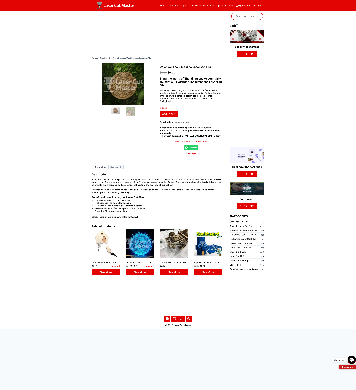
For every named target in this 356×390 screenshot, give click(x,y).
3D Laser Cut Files (239, 221)
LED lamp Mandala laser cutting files (144, 262)
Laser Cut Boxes (238, 252)
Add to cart (169, 113)
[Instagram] (174, 319)
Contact (229, 5)
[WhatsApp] (189, 319)
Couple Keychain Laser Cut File (107, 262)
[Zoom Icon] (123, 84)
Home (163, 5)
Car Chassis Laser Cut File (173, 262)
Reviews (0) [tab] (116, 167)
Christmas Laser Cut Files (243, 234)
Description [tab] (100, 167)
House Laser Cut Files (241, 243)
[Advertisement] (157, 33)
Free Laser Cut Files (108, 58)
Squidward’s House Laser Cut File (211, 262)
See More (106, 272)
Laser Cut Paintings (240, 260)
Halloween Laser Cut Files (243, 239)
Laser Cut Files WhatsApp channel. (191, 141)
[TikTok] (181, 319)
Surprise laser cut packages (244, 269)
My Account (244, 5)
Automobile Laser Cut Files (243, 230)
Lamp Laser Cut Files (240, 247)
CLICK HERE (247, 54)
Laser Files (174, 5)
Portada (95, 58)
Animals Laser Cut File (241, 226)
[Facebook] (167, 319)
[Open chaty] (352, 360)
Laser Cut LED (237, 256)
